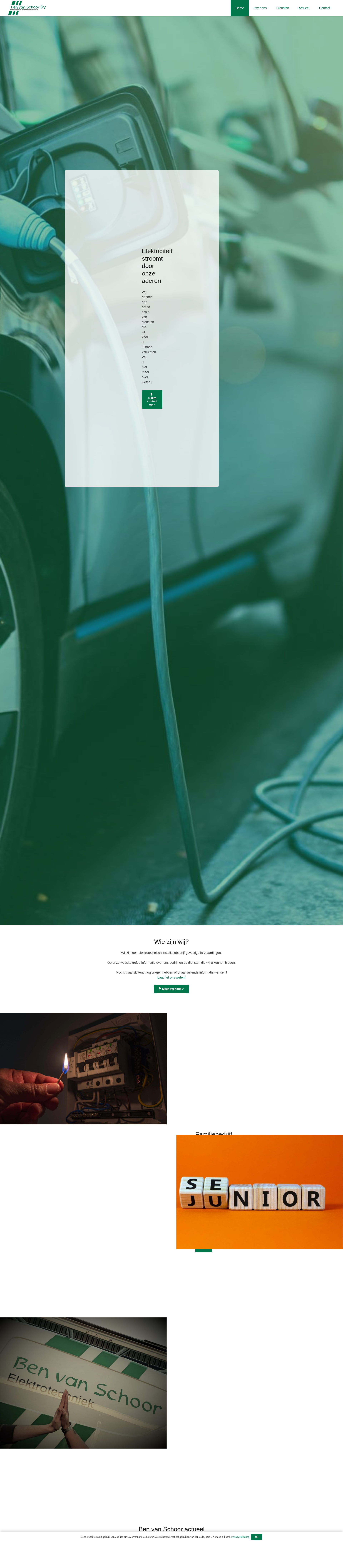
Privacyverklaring (240, 1537)
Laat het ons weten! (171, 977)
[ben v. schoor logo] (27, 8)
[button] (292, 8)
